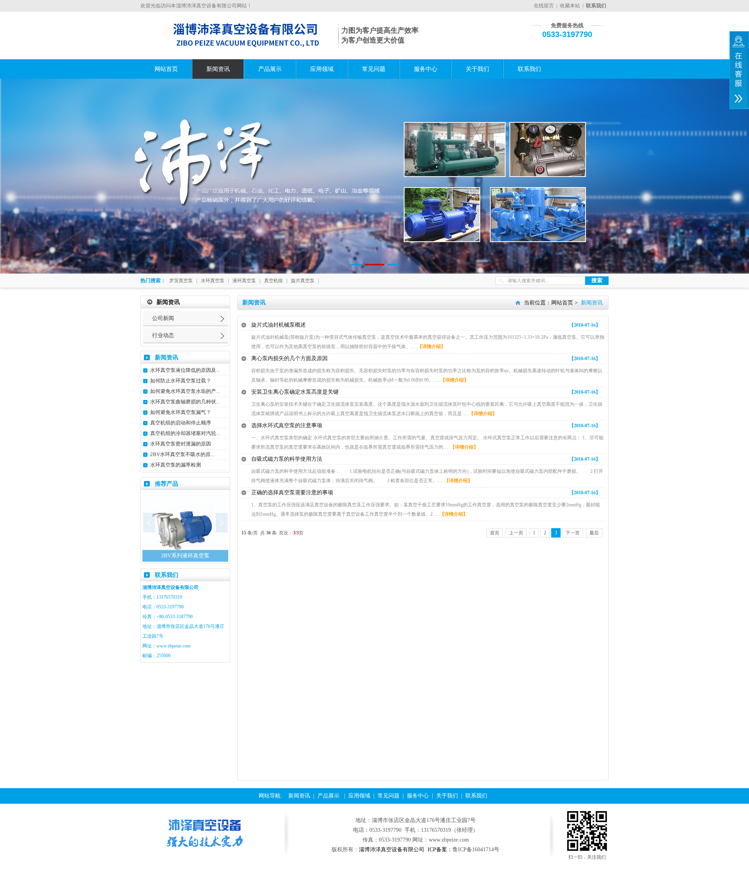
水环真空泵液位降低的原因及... (185, 370)
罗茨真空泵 (181, 280)
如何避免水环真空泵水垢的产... (185, 391)
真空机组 (273, 280)
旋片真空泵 (302, 280)
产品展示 (270, 69)
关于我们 (477, 69)
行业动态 (163, 335)
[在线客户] (739, 70)
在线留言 (544, 6)
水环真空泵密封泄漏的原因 (180, 444)
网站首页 (166, 69)
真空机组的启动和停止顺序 (180, 423)
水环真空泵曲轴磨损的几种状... (185, 402)
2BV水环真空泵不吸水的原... (182, 454)
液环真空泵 (244, 280)
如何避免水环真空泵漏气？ (180, 412)
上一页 (516, 533)
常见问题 (373, 69)
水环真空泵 (212, 280)
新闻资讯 (218, 69)
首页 (494, 533)
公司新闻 (163, 318)
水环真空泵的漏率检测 (175, 465)
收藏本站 (570, 6)
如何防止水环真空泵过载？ (180, 381)
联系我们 (529, 69)
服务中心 (425, 69)
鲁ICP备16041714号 (476, 849)
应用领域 (322, 69)
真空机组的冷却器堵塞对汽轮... (185, 433)
